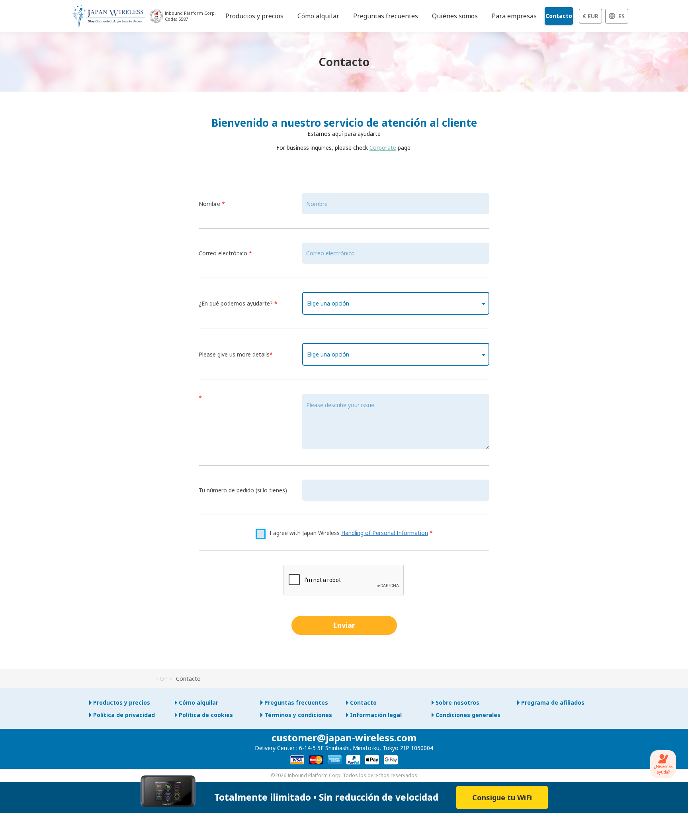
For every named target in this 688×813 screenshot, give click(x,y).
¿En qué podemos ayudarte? (238, 303)
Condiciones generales (468, 715)
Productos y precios (121, 702)
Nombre (212, 204)
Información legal (376, 715)
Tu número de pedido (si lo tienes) (243, 490)
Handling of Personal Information (384, 533)
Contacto (558, 16)
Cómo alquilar (198, 702)
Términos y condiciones (298, 715)
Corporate (382, 147)
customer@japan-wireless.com (344, 737)
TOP (162, 678)
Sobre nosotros (457, 702)
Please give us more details (236, 354)
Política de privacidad (124, 715)
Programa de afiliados (552, 702)
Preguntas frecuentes (296, 702)
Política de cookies (206, 715)
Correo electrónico (225, 253)
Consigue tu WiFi (502, 797)
